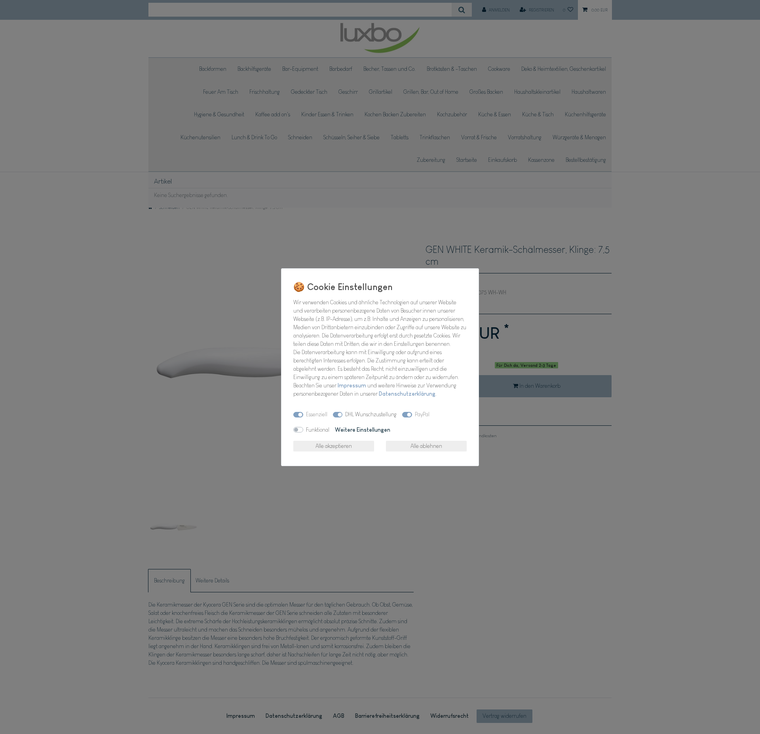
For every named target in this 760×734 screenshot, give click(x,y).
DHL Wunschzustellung (371, 414)
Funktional (317, 430)
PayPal (422, 414)
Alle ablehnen (426, 446)
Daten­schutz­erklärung (407, 394)
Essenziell (316, 414)
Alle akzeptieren (333, 446)
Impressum (352, 385)
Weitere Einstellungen (362, 430)
